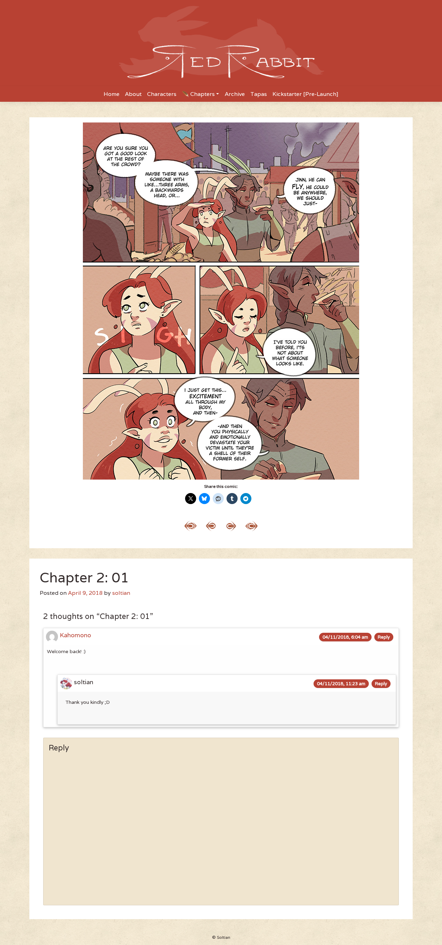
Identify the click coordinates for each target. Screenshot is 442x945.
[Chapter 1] (191, 525)
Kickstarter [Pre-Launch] (305, 94)
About (133, 94)
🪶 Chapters (198, 94)
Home (111, 94)
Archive (235, 94)
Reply (384, 637)
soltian (121, 593)
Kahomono (75, 635)
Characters (161, 94)
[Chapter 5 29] (251, 525)
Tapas (258, 94)
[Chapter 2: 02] (231, 525)
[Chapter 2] (211, 525)
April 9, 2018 (85, 593)
